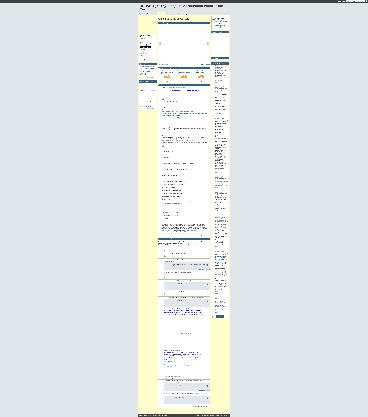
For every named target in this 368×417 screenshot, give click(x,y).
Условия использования (222, 415)
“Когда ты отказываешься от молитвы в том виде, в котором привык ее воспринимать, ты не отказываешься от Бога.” (221, 183)
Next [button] (208, 43)
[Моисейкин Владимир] (142, 68)
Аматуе (144, 101)
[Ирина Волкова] (147, 73)
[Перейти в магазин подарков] (207, 264)
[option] (184, 43)
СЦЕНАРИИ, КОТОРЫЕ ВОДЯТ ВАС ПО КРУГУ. (220, 70)
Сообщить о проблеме (208, 415)
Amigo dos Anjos (186, 308)
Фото (141, 55)
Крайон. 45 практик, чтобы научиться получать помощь (221, 91)
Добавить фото (164, 64)
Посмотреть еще (220, 78)
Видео (141, 60)
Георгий (217, 86)
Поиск (366, 1)
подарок (170, 261)
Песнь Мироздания (184, 72)
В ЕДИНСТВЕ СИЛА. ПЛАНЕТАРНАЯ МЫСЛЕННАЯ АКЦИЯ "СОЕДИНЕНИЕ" (185, 142)
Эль (222, 67)
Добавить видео (164, 81)
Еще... (220, 316)
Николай (153, 90)
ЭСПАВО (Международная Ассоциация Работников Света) (181, 7)
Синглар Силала (168, 74)
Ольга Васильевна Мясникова (144, 91)
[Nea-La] (147, 68)
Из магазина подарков (204, 269)
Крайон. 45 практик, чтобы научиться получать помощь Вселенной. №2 (221, 196)
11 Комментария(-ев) (189, 231)
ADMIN (152, 415)
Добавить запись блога (166, 235)
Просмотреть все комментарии (201, 406)
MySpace (150, 45)
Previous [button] (160, 43)
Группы (142, 53)
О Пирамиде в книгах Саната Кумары (173, 87)
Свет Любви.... (200, 72)
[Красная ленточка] (144, 86)
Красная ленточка (178, 283)
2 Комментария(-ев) (188, 111)
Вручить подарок (146, 106)
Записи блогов (143, 49)
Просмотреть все (151, 77)
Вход (343, 1)
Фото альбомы (144, 57)
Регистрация (337, 1)
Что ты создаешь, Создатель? (171, 203)
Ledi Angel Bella (152, 102)
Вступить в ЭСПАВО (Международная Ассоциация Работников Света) (178, 245)
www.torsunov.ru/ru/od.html (169, 121)
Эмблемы (198, 415)
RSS (213, 317)
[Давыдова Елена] (142, 73)
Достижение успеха (167, 72)
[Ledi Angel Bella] (152, 68)
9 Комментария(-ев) (188, 140)
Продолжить (165, 110)
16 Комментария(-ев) (188, 201)
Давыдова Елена (183, 393)
